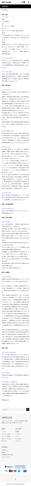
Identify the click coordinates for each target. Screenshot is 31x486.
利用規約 (3, 452)
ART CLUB (6, 2)
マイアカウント (18, 434)
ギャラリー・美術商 (6, 436)
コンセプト (4, 431)
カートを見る (18, 438)
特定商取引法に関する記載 (7, 454)
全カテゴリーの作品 (6, 434)
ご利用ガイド (4, 449)
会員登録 (17, 431)
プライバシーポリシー (6, 457)
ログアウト (17, 441)
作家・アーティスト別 (6, 438)
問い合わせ (4, 441)
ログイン (17, 436)
